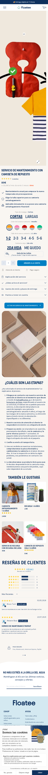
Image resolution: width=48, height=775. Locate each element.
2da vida (24, 243)
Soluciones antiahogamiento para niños (12, 718)
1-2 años (24, 233)
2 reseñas (15, 179)
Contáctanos (29, 719)
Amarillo (24, 222)
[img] (7, 601)
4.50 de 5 (29, 569)
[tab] (22, 655)
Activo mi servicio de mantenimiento (22, 305)
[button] (6, 513)
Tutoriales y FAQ (31, 716)
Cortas (16, 217)
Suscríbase (37, 686)
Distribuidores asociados (34, 722)
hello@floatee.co (23, 400)
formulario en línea (14, 402)
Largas (31, 217)
